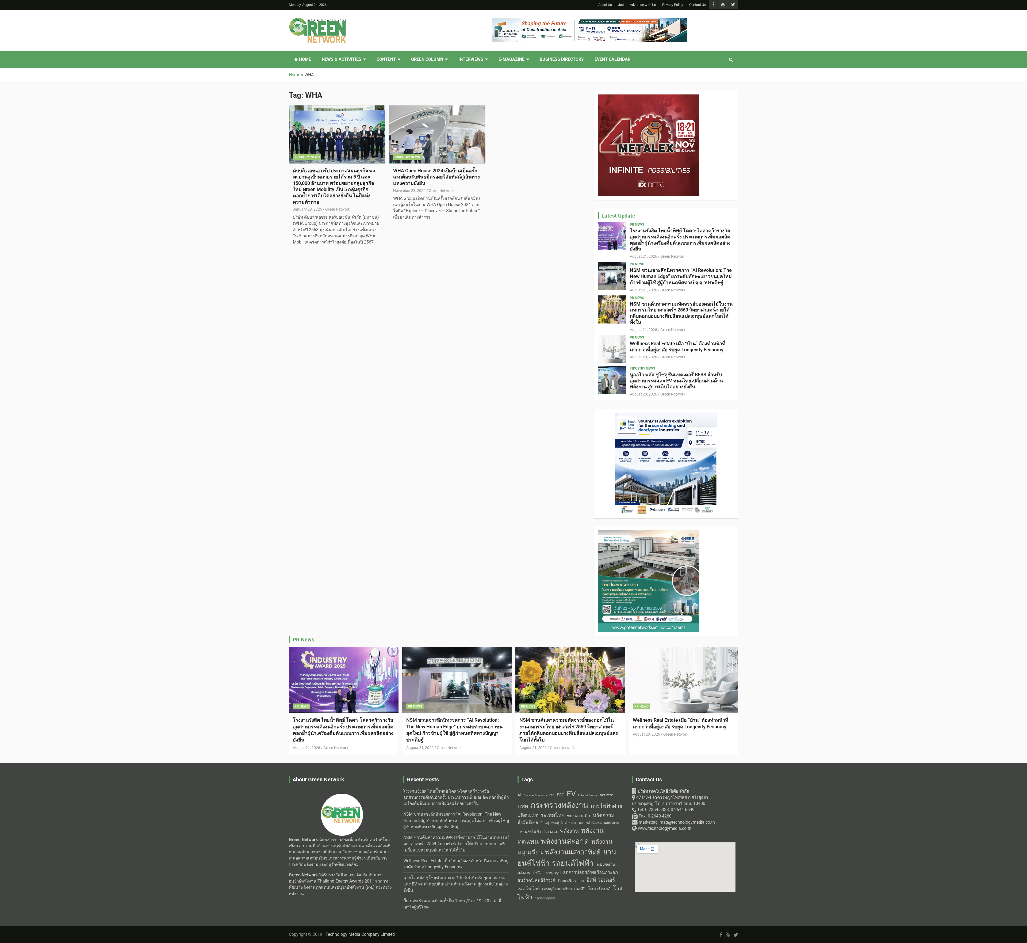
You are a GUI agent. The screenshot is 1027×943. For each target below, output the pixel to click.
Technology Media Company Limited (360, 934)
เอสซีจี (579, 889)
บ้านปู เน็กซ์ (559, 823)
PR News (637, 224)
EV (571, 793)
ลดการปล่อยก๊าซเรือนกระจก (590, 872)
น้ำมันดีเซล (528, 822)
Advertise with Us (643, 5)
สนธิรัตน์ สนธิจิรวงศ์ (536, 880)
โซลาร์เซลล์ (599, 888)
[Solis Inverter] (648, 533)
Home (304, 59)
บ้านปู (545, 823)
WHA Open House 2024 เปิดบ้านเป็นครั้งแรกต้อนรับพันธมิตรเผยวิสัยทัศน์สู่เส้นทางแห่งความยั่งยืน (436, 177)
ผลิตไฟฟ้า (533, 831)
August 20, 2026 (643, 357)
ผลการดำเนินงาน (590, 823)
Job (621, 5)
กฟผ (523, 806)
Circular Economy (535, 795)
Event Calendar (612, 59)
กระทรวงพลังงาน (559, 805)
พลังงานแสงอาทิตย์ (573, 852)
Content (386, 59)
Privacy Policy (672, 5)
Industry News (307, 157)
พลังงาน (569, 831)
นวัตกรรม (604, 815)
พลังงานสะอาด (565, 841)
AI (519, 795)
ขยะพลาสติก (578, 815)
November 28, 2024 (409, 190)
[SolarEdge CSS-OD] (666, 415)
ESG (560, 795)
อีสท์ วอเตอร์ (600, 880)
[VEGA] (589, 21)
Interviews (470, 59)
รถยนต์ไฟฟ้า (573, 863)
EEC (551, 795)
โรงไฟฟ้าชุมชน (545, 898)
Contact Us (697, 5)
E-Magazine (511, 59)
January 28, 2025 (307, 209)
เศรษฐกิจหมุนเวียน (557, 889)
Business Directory (562, 59)
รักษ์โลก (538, 873)
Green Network (337, 209)
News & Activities (341, 59)
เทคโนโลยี (529, 888)
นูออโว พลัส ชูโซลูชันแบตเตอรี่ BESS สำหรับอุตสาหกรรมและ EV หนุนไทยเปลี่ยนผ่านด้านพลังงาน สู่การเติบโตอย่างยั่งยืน (676, 381)
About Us (605, 5)
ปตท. (573, 823)
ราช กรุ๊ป (553, 872)
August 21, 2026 (643, 256)
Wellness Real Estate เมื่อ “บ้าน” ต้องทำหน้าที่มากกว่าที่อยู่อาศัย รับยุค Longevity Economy (677, 346)
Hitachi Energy (587, 795)
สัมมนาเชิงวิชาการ (571, 881)
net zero (606, 795)
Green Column (427, 59)
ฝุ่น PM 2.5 (550, 832)
